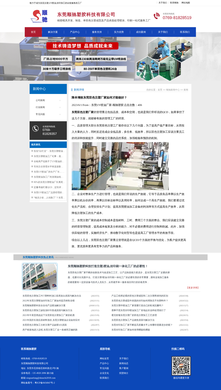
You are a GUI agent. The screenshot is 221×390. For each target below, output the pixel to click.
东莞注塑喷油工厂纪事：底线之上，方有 (54, 156)
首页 (33, 32)
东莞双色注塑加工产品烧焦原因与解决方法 (133, 320)
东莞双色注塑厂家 (102, 240)
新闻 (186, 90)
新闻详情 (79, 89)
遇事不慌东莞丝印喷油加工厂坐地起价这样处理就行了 (138, 310)
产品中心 (75, 32)
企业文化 (104, 373)
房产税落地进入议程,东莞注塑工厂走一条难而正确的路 (49, 330)
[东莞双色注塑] (38, 276)
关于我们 (163, 3)
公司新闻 (40, 100)
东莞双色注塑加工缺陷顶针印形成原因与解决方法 (47, 310)
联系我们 (185, 32)
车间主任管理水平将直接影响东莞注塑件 (54, 166)
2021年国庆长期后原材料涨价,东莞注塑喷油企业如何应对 (51, 320)
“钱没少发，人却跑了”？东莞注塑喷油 (53, 197)
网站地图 (186, 3)
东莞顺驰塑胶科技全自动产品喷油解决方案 (44, 305)
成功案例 (141, 32)
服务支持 (97, 32)
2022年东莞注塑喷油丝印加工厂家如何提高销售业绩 (48, 300)
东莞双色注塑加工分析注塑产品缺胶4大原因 (44, 325)
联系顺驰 (174, 3)
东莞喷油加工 (126, 206)
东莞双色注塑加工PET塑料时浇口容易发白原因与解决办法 (51, 296)
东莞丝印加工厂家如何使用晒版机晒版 (130, 330)
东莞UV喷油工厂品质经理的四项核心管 (53, 192)
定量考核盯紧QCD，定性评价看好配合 (53, 187)
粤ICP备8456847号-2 (45, 383)
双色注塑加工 (159, 131)
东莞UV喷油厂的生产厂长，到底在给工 (53, 172)
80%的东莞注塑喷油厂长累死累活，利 (53, 182)
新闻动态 (123, 363)
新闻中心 (39, 89)
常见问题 (40, 114)
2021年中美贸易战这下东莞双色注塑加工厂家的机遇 (48, 315)
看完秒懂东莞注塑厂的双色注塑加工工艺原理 (134, 315)
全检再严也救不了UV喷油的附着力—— (53, 161)
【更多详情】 (193, 288)
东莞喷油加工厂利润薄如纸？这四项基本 (54, 177)
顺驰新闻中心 (173, 90)
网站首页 (104, 358)
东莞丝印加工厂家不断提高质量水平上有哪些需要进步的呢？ (142, 325)
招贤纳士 (123, 373)
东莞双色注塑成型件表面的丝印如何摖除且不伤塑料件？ (139, 300)
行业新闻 (40, 107)
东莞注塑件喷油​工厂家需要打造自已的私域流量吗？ (137, 305)
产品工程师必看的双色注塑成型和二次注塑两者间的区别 (139, 296)
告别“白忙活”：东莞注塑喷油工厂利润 (53, 151)
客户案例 (123, 368)
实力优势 (119, 32)
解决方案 (53, 32)
